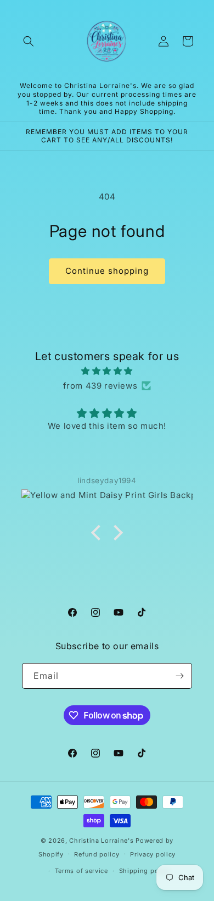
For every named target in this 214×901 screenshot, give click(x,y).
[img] (107, 370)
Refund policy (96, 854)
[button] (28, 41)
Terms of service (81, 871)
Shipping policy (145, 871)
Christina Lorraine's (101, 840)
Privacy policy (153, 854)
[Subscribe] (179, 676)
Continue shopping (107, 271)
